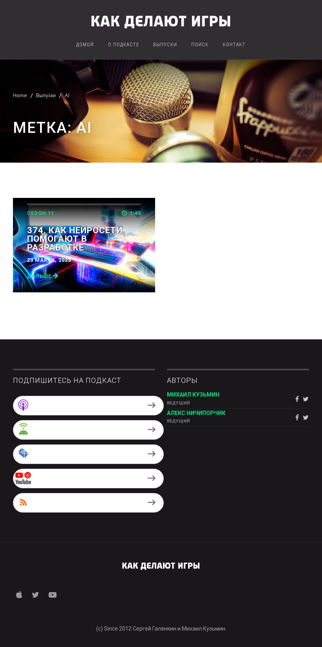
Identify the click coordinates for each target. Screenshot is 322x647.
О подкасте (123, 44)
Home (20, 95)
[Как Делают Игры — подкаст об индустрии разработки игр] (161, 21)
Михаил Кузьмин (193, 394)
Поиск (200, 44)
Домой (85, 44)
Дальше (40, 276)
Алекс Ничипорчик (196, 413)
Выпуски (165, 44)
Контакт (234, 44)
